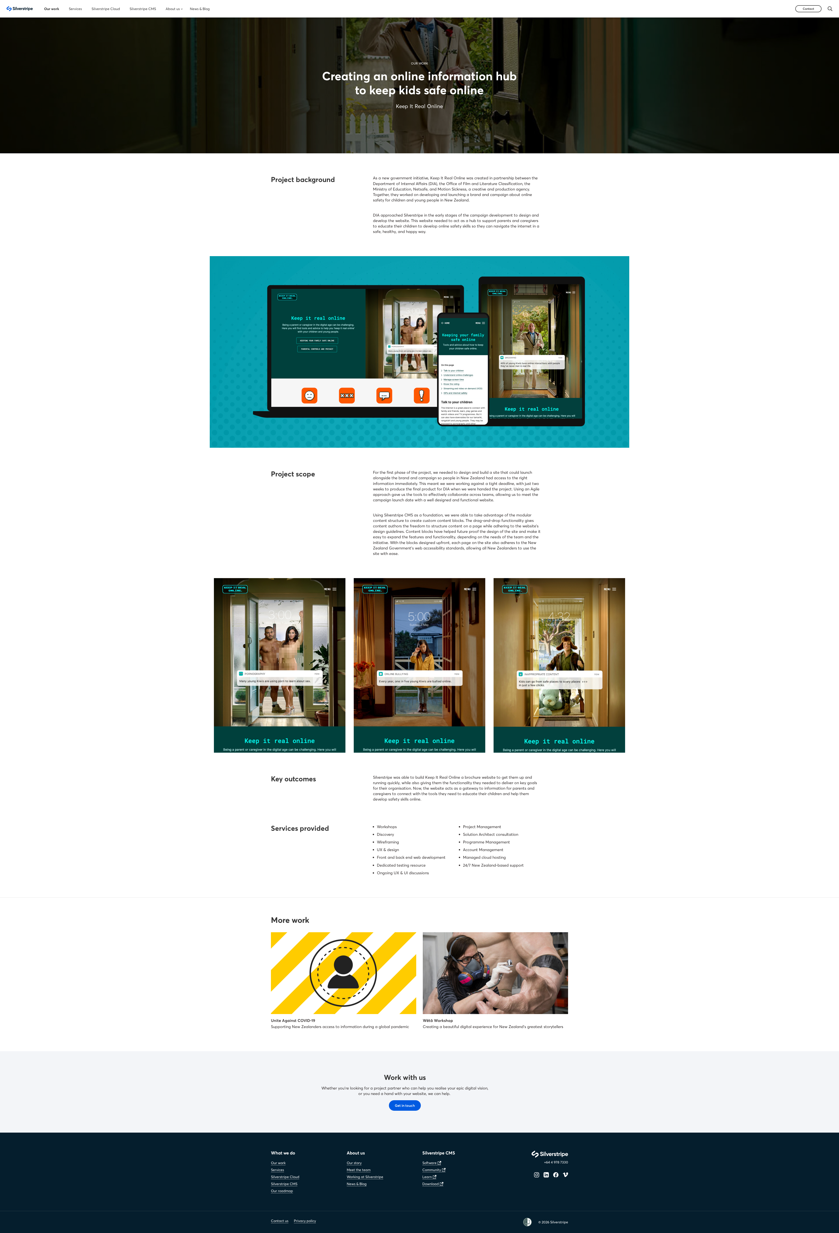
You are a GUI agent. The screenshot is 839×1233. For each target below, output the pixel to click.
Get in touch (405, 1105)
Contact (808, 9)
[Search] (830, 8)
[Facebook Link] (555, 1174)
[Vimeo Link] (565, 1174)
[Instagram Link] (536, 1174)
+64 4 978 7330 (556, 1162)
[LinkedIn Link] (546, 1174)
